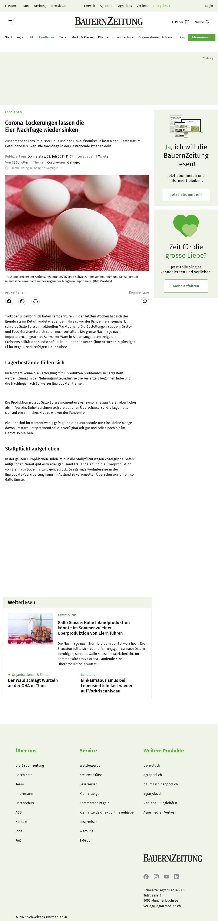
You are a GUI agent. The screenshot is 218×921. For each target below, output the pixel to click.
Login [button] (209, 6)
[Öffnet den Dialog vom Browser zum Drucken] (36, 301)
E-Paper (10, 6)
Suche (199, 22)
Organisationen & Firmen (156, 37)
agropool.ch (152, 775)
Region (184, 37)
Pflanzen (104, 37)
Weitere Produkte (163, 750)
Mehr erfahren (186, 286)
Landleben (46, 37)
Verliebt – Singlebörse (160, 803)
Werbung (39, 6)
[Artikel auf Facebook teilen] (9, 301)
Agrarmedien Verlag (158, 812)
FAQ (18, 840)
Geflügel (73, 162)
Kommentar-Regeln (94, 803)
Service (88, 750)
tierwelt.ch (151, 765)
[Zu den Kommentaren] (145, 301)
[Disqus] (77, 539)
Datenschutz (25, 803)
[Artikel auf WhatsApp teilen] (22, 301)
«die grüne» (161, 6)
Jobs (19, 831)
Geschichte (24, 775)
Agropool (106, 6)
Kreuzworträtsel (92, 775)
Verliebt (142, 6)
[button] (10, 22)
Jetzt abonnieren (186, 194)
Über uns (26, 750)
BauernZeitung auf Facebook (146, 876)
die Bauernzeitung (30, 765)
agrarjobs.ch (152, 794)
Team (25, 6)
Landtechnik (124, 37)
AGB (19, 812)
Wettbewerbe (90, 765)
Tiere (62, 37)
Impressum (24, 794)
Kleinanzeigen (90, 794)
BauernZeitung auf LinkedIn (176, 876)
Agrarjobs (125, 6)
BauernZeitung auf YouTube (166, 876)
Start (8, 37)
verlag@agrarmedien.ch (162, 906)
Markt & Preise (82, 37)
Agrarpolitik (25, 37)
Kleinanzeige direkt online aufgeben (108, 812)
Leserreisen (89, 784)
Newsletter (59, 6)
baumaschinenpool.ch (160, 784)
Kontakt (21, 822)
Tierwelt (89, 6)
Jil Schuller (20, 162)
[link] (102, 628)
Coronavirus (56, 162)
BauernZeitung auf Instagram (156, 876)
